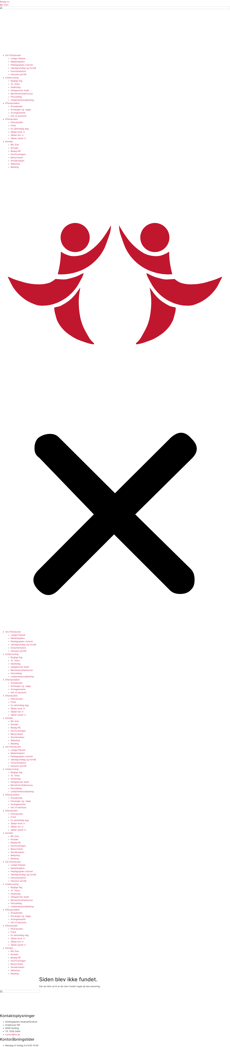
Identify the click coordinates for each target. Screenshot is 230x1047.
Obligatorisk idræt (20, 90)
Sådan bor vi (17, 135)
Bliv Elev (15, 144)
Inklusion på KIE (18, 74)
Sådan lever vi (18, 132)
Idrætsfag (15, 87)
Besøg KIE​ (16, 151)
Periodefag (16, 96)
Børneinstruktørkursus (22, 93)
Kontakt (9, 141)
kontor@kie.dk (12, 1034)
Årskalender (17, 106)
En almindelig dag (20, 128)
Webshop (15, 163)
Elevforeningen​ (18, 154)
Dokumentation (18, 71)
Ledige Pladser (18, 58)
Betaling (15, 167)
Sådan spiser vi (18, 138)
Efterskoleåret (12, 103)
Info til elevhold (18, 116)
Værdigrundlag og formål (23, 68)
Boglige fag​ (16, 80)
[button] (115, 399)
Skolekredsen (17, 160)
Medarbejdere (18, 61)
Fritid (13, 125)
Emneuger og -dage (21, 109)
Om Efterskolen (13, 55)
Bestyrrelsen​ (17, 157)
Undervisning (12, 77)
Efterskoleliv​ (11, 119)
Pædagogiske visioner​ (22, 64)
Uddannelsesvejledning (22, 100)
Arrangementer (18, 112)
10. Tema (15, 84)
